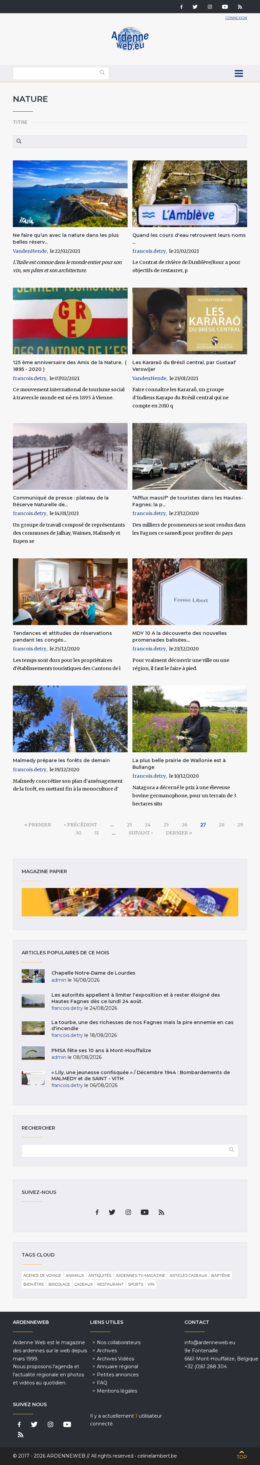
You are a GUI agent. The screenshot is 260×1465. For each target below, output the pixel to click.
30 (78, 833)
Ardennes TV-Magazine (140, 1275)
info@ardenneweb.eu (210, 1342)
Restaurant (110, 1284)
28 (221, 825)
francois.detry (149, 251)
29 (240, 825)
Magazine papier (130, 902)
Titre (20, 122)
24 (148, 825)
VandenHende (30, 251)
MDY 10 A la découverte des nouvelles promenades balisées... (179, 636)
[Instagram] (209, 7)
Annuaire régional (117, 1366)
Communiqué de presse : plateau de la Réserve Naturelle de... (61, 501)
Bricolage (59, 1284)
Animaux (75, 1275)
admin (58, 980)
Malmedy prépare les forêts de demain (61, 760)
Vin (151, 1284)
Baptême (220, 1275)
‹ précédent (80, 825)
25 (166, 825)
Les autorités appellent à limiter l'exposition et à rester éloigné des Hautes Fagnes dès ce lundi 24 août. (135, 998)
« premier (37, 825)
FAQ (102, 1383)
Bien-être (33, 1284)
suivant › (141, 833)
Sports (135, 1284)
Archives (107, 1351)
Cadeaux (83, 1284)
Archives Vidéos (115, 1359)
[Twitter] (195, 7)
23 (129, 825)
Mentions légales (117, 1391)
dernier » (179, 833)
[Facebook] (181, 7)
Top (242, 1457)
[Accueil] (130, 51)
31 (96, 833)
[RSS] (240, 7)
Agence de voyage (42, 1275)
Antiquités (99, 1275)
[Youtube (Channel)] (225, 7)
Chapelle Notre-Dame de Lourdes (93, 973)
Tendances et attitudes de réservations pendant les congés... (62, 636)
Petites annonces (117, 1375)
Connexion (236, 18)
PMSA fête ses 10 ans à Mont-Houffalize (101, 1050)
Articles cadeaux (188, 1275)
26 (185, 825)
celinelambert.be (157, 1456)
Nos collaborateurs (118, 1342)
